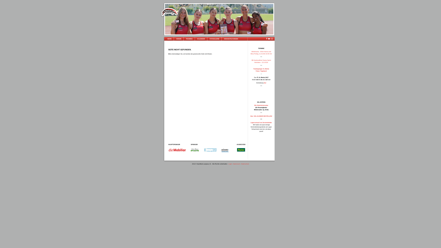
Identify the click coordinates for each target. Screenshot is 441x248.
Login (230, 164)
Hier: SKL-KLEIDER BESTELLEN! (261, 116)
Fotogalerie (214, 39)
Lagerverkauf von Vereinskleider (261, 122)
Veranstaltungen (231, 39)
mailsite (272, 39)
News (169, 39)
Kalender (201, 39)
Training (189, 39)
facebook (266, 38)
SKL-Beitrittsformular (261, 105)
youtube (269, 38)
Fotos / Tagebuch (261, 71)
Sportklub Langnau (170, 12)
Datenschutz (245, 164)
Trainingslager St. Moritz (261, 69)
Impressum (236, 164)
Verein (178, 39)
